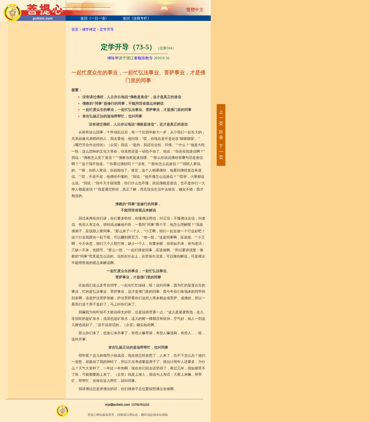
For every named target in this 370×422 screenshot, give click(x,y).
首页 (75, 29)
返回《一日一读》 (94, 18)
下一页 (221, 152)
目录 (221, 135)
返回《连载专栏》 (137, 18)
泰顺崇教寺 (143, 58)
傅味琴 (113, 58)
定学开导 (107, 29)
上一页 (221, 118)
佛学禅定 (89, 29)
